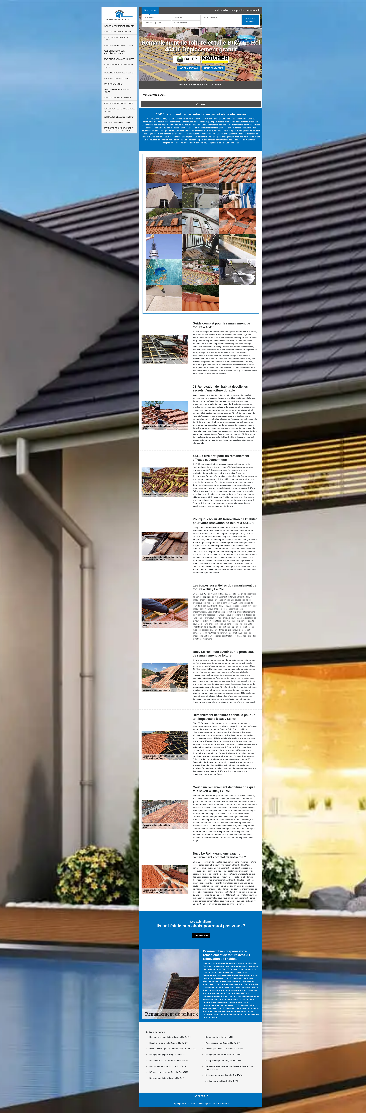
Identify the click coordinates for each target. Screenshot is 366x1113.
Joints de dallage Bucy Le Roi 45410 (221, 1081)
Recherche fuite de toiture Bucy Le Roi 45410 (170, 1037)
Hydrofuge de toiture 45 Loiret (119, 26)
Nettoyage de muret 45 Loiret (118, 98)
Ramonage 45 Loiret (113, 84)
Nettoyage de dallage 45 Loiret (119, 117)
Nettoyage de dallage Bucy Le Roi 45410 (223, 1075)
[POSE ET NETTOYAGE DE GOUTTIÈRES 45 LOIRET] (200, 195)
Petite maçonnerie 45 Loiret (117, 78)
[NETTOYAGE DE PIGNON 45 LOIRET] (164, 195)
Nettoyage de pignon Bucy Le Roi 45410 (167, 1054)
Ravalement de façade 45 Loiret (119, 59)
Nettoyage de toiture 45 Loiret (119, 32)
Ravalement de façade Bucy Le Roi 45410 (168, 1043)
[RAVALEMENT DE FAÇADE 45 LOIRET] (237, 195)
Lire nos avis (201, 935)
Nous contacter (213, 68)
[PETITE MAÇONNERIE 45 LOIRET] (237, 221)
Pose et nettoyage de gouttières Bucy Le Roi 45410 (172, 1049)
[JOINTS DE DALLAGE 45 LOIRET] (164, 297)
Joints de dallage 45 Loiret (117, 123)
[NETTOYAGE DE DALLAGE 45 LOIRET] (237, 272)
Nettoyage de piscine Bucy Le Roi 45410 (223, 1060)
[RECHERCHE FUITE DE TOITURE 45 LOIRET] (164, 221)
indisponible (222, 10)
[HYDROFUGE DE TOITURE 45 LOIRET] (164, 169)
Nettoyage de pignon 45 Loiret (118, 45)
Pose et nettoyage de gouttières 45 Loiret (114, 52)
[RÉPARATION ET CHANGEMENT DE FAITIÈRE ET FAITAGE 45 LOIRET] (200, 297)
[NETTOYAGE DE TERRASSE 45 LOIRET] (200, 246)
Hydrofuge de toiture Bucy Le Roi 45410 (167, 1066)
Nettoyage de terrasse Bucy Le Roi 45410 (224, 1049)
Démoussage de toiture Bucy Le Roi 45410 (168, 1072)
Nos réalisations (188, 68)
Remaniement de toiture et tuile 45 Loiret (119, 110)
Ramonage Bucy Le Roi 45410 (219, 1037)
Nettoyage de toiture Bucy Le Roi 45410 (167, 1078)
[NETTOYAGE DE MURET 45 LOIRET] (237, 246)
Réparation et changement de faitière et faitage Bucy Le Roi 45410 (229, 1067)
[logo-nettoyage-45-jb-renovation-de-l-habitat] (119, 15)
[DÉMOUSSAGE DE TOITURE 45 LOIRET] (237, 169)
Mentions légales (203, 1103)
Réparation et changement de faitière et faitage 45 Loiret (118, 129)
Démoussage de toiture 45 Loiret (116, 38)
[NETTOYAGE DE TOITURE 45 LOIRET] (200, 169)
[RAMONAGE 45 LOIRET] (164, 246)
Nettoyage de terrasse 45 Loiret (116, 91)
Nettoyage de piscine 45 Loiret (118, 103)
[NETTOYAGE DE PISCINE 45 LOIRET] (164, 272)
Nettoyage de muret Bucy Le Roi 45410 (223, 1054)
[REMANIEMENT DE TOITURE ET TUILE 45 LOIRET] (200, 272)
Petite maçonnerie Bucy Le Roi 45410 (222, 1043)
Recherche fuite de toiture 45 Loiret (118, 66)
